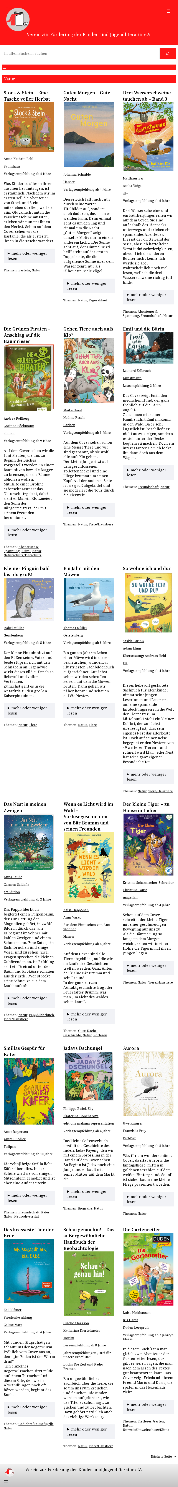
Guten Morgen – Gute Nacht (86, 96)
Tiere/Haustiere (101, 524)
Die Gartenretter (141, 1229)
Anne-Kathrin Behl (18, 159)
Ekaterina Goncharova (81, 1116)
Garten (158, 1421)
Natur (36, 270)
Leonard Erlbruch (137, 371)
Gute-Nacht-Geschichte (80, 1033)
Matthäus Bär (133, 178)
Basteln (24, 270)
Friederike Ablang (18, 1317)
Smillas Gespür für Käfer (24, 1051)
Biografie (85, 1208)
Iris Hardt (130, 1320)
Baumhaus (12, 166)
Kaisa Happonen (76, 910)
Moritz (68, 1338)
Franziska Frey (134, 1131)
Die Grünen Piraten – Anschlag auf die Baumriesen (27, 335)
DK (125, 663)
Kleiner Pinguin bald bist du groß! (27, 571)
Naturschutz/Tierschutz (22, 555)
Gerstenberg (13, 635)
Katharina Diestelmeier (81, 1330)
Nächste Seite (163, 1457)
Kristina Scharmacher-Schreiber (148, 883)
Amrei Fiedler (15, 1139)
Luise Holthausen (137, 1313)
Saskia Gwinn (133, 641)
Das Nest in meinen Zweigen (25, 807)
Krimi (26, 551)
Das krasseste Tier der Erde (29, 1232)
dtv (125, 193)
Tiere (33, 725)
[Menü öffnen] (168, 11)
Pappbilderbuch (41, 1015)
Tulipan (10, 1147)
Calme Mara (13, 1325)
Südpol (9, 433)
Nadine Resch (74, 417)
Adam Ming (132, 648)
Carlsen (69, 425)
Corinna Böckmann (19, 426)
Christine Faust (135, 890)
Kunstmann (132, 378)
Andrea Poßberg (16, 418)
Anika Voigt (132, 186)
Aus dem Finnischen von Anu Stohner (86, 927)
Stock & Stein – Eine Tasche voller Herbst (27, 96)
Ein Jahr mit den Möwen (81, 571)
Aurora (131, 1048)
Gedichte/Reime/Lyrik (35, 1424)
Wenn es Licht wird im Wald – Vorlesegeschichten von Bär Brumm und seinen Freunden (88, 816)
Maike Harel (72, 410)
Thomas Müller (75, 628)
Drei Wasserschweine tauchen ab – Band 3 (147, 96)
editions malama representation (88, 1123)
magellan (130, 897)
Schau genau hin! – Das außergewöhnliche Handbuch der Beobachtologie (88, 1238)
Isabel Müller (14, 628)
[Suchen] (168, 53)
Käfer (45, 1212)
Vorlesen (100, 1035)
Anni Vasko (72, 917)
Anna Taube (13, 877)
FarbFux (129, 1138)
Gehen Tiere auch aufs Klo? (88, 332)
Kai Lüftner (12, 1310)
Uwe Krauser (133, 1123)
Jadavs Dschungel (82, 1048)
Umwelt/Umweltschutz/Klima (146, 1430)
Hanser (69, 182)
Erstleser (144, 1421)
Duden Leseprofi (136, 1327)
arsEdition (12, 892)
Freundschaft (151, 316)
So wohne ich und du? (147, 568)
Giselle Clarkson (76, 1323)
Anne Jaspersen (16, 1132)
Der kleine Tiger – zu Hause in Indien (146, 807)
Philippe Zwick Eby (78, 1109)
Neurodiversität (26, 1216)
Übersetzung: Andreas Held (144, 656)
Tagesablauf (98, 300)
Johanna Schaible (77, 174)
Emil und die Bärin (143, 329)
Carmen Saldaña (16, 884)
